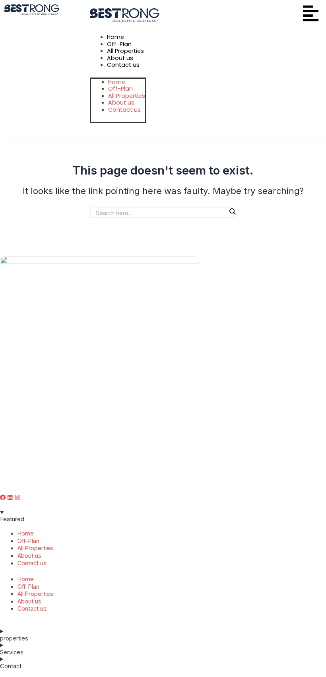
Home (25, 533)
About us (29, 555)
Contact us (32, 563)
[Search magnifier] (232, 211)
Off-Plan (28, 540)
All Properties (35, 548)
